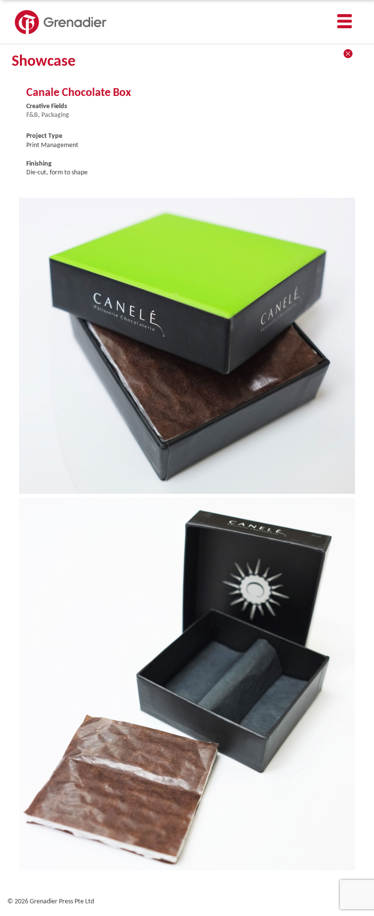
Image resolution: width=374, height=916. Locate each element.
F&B (32, 115)
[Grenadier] (61, 33)
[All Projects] (348, 53)
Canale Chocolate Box (78, 93)
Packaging (55, 115)
